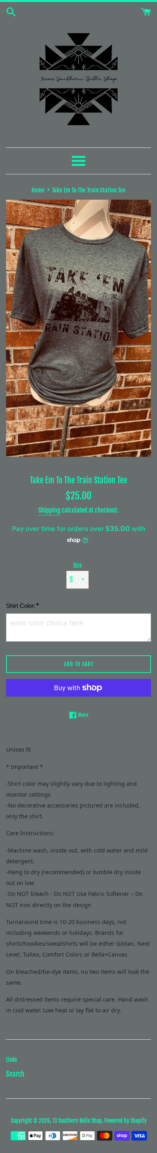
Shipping (49, 510)
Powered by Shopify (125, 1120)
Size (77, 565)
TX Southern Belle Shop (77, 1120)
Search (15, 1074)
